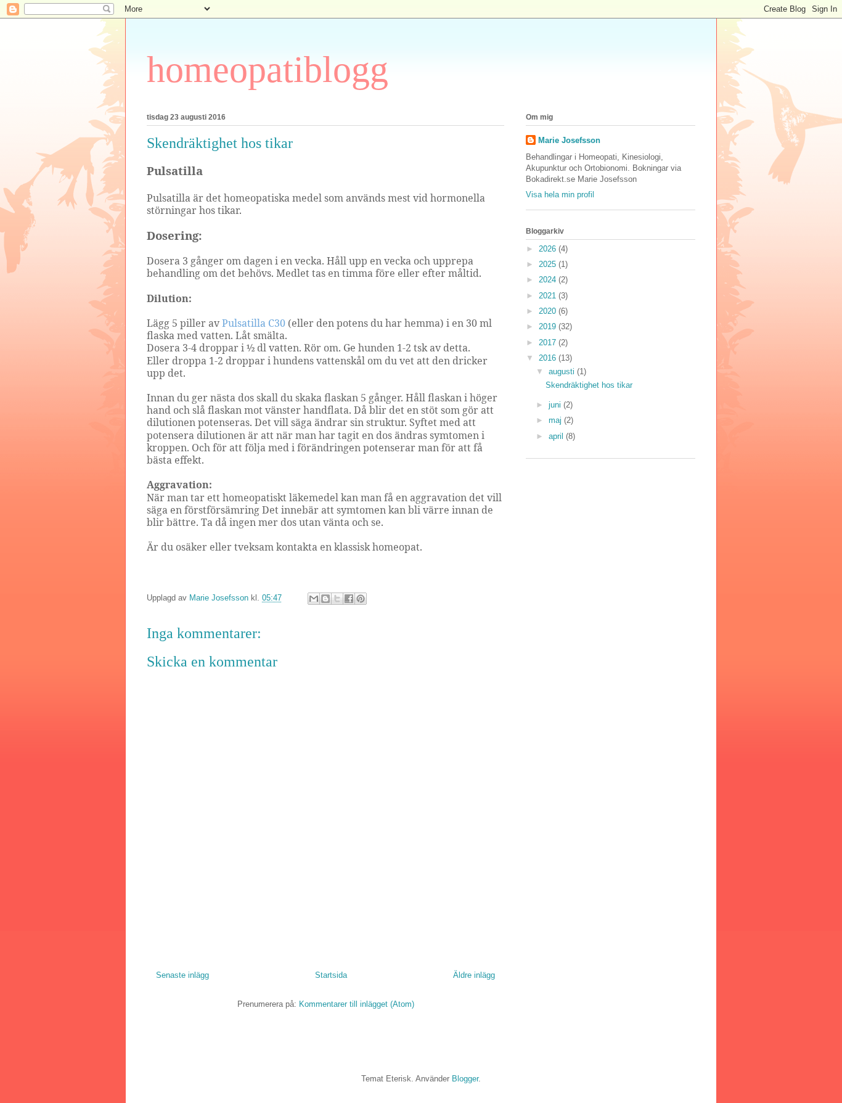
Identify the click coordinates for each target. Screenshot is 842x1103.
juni (556, 404)
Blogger (465, 1078)
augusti (563, 371)
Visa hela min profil (560, 194)
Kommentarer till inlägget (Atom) (356, 1004)
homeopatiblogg (267, 69)
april (557, 436)
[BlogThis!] (325, 599)
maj (556, 420)
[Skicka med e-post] (314, 599)
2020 (548, 311)
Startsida (331, 975)
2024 (548, 279)
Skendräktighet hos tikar (589, 385)
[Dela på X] (337, 599)
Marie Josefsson (569, 140)
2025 (548, 264)
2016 (548, 358)
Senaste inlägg (182, 975)
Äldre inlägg (474, 975)
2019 (548, 326)
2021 (548, 295)
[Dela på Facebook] (349, 599)
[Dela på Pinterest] (360, 599)
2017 (548, 342)
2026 (548, 248)
